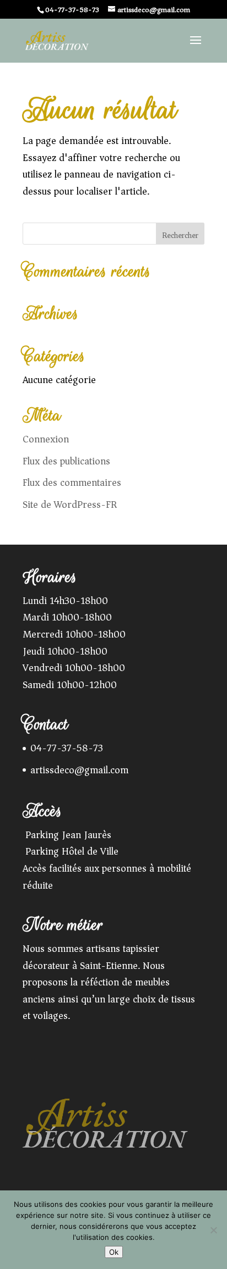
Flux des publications (66, 461)
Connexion (46, 439)
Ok (113, 1252)
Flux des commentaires (72, 482)
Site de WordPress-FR (70, 504)
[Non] (213, 1229)
